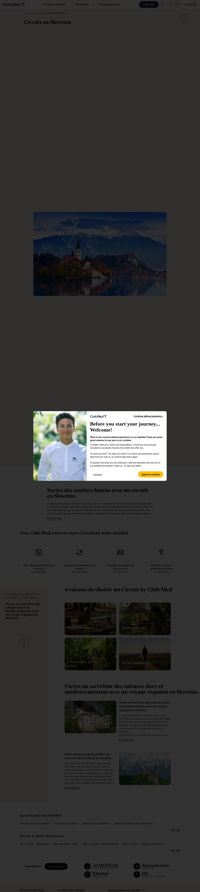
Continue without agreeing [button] (148, 416)
